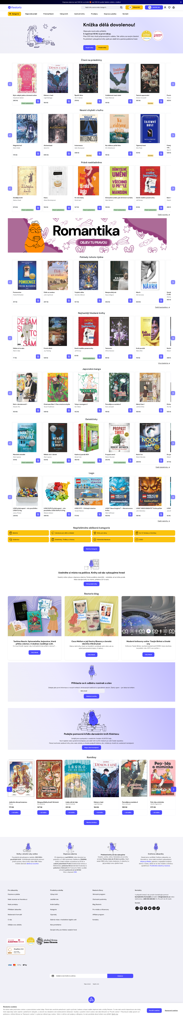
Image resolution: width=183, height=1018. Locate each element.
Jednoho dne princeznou (18, 802)
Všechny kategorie (91, 549)
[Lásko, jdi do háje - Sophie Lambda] (77, 780)
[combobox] (102, 7)
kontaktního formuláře (143, 897)
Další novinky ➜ (164, 215)
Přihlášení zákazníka (14, 909)
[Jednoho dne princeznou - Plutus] (21, 780)
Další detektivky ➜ (163, 467)
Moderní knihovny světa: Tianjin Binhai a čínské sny (148, 642)
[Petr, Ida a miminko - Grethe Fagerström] (162, 780)
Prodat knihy (102, 47)
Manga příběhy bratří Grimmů (48, 802)
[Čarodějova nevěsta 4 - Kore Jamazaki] (134, 780)
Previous (9, 789)
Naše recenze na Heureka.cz (17, 899)
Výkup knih (64, 14)
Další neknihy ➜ (164, 521)
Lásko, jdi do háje (72, 802)
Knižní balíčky (54, 904)
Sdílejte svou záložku (15, 925)
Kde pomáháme (55, 925)
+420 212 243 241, (149, 899)
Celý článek (34, 652)
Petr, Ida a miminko (157, 802)
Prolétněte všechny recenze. (160, 866)
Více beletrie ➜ (164, 363)
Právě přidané (48, 14)
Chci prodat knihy (91, 584)
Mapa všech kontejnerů (91, 747)
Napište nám (96, 984)
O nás (10, 920)
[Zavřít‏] (181, 2)
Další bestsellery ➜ (162, 307)
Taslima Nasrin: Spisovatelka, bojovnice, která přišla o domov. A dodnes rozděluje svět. (34, 642)
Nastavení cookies (171, 1010)
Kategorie (15, 14)
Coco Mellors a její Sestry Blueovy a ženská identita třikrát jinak (91, 642)
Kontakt (125, 14)
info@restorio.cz (164, 897)
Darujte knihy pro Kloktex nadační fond (63, 930)
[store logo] (15, 7)
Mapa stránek (87, 984)
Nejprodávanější (31, 14)
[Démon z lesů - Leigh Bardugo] (106, 780)
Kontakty (96, 920)
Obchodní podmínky (100, 899)
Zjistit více (115, 1014)
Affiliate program (98, 915)
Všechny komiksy (91, 822)
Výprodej (53, 915)
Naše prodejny (13, 904)
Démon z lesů (98, 802)
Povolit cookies (154, 1010)
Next (173, 789)
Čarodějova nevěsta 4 (130, 802)
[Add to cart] (38, 101)
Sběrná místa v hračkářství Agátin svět (63, 920)
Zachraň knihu (79, 14)
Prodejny (94, 14)
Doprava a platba (110, 14)
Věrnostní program (99, 894)
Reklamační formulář (15, 915)
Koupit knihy (89, 47)
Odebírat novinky (91, 696)
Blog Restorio (97, 904)
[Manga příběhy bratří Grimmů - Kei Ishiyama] (49, 780)
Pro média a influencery (101, 909)
